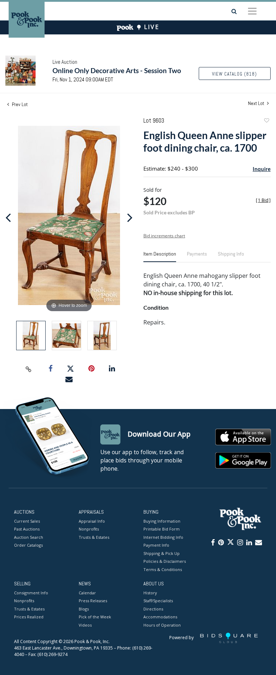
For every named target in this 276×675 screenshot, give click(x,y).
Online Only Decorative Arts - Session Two (116, 70)
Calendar (87, 592)
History (150, 592)
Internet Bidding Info (163, 537)
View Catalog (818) (234, 74)
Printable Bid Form (161, 529)
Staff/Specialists (158, 600)
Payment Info (156, 545)
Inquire (262, 169)
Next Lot (256, 103)
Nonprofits (89, 529)
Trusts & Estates (94, 537)
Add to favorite (266, 121)
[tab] (159, 256)
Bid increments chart (164, 236)
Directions (153, 609)
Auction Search (28, 537)
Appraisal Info (92, 521)
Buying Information (161, 521)
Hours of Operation (162, 625)
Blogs (84, 609)
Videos (85, 625)
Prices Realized (28, 616)
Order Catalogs (28, 545)
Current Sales (27, 521)
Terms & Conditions (162, 569)
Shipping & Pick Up (161, 553)
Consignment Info (31, 592)
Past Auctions (27, 529)
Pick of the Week (95, 616)
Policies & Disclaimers (164, 561)
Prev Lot (19, 104)
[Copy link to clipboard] (28, 369)
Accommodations (160, 616)
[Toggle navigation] (252, 11)
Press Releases (93, 600)
